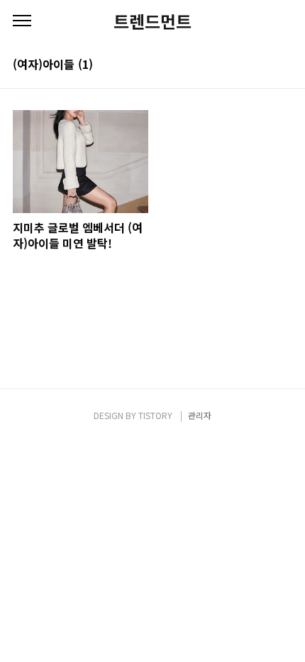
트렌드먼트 (152, 21)
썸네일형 (263, 65)
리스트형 (283, 65)
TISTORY (155, 415)
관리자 (199, 415)
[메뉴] (22, 21)
